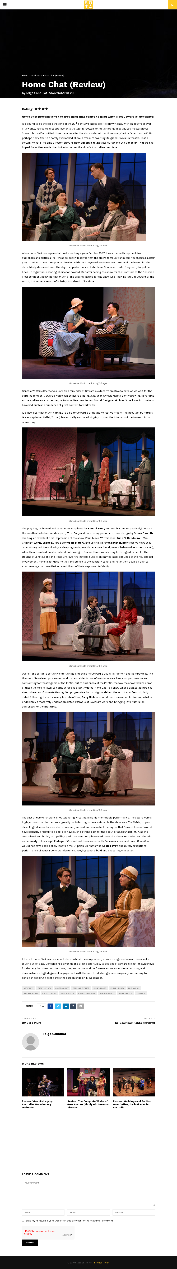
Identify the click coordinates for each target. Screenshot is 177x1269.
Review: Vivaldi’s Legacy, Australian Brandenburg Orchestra (37, 1104)
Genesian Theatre (81, 988)
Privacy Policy (102, 1262)
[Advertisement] (88, 1140)
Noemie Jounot (49, 993)
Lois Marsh (133, 988)
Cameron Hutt (62, 988)
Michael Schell (31, 993)
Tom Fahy (141, 993)
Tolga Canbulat (36, 93)
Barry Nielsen (44, 988)
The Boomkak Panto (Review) (134, 1022)
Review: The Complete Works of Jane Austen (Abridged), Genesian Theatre (88, 1104)
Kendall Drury (117, 988)
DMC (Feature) (32, 1022)
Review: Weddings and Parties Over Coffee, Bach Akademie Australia (132, 1104)
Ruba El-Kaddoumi (86, 993)
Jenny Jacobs (100, 988)
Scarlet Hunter (107, 993)
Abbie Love (29, 988)
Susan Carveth (126, 993)
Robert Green (67, 993)
